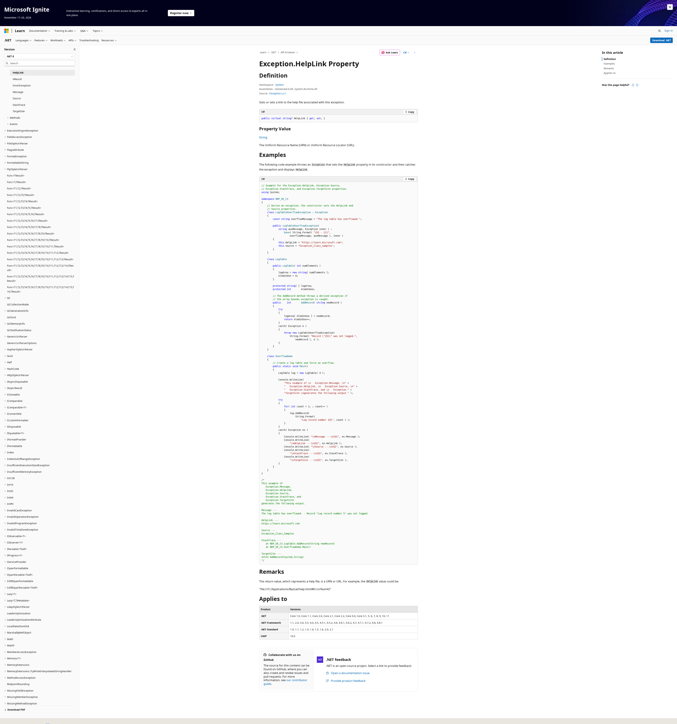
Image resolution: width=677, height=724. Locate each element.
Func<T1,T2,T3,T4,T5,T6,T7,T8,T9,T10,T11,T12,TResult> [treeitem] (38, 252)
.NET (273, 52)
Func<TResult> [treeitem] (15, 175)
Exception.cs (276, 93)
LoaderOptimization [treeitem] (19, 613)
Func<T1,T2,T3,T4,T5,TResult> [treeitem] (24, 207)
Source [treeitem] (17, 98)
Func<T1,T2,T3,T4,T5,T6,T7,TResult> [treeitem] (27, 220)
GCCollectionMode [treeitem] (18, 304)
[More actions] (415, 52)
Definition (610, 59)
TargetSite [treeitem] (19, 111)
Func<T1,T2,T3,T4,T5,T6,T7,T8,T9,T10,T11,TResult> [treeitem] (35, 246)
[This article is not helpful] (637, 85)
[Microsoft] (6, 31)
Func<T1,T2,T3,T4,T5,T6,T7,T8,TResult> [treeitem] (29, 227)
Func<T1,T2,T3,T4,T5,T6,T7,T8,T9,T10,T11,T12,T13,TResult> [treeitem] (40, 259)
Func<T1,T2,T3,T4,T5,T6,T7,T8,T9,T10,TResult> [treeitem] (33, 240)
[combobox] (39, 56)
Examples (609, 63)
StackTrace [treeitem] (19, 105)
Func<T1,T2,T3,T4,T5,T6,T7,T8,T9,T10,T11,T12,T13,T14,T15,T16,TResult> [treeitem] (40, 289)
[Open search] (659, 31)
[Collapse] (75, 49)
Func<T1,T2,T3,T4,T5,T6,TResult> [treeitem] (25, 214)
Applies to (609, 73)
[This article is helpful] (633, 85)
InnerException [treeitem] (22, 85)
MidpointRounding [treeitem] (18, 684)
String (263, 137)
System (279, 84)
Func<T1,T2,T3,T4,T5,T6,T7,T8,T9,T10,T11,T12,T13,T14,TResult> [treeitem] (40, 268)
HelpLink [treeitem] (18, 72)
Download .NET (661, 40)
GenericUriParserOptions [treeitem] (22, 343)
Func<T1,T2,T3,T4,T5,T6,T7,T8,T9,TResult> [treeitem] (30, 233)
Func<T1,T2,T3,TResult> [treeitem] (20, 195)
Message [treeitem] (18, 92)
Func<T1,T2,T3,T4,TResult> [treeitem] (22, 201)
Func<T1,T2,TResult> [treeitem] (19, 188)
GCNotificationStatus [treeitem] (19, 330)
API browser (288, 52)
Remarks (609, 68)
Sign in (668, 30)
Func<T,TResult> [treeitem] (16, 182)
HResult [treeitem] (17, 79)
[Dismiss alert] (670, 7)
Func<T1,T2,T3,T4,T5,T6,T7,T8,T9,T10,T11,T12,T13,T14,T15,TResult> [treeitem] (40, 278)
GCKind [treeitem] (11, 317)
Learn (263, 52)
